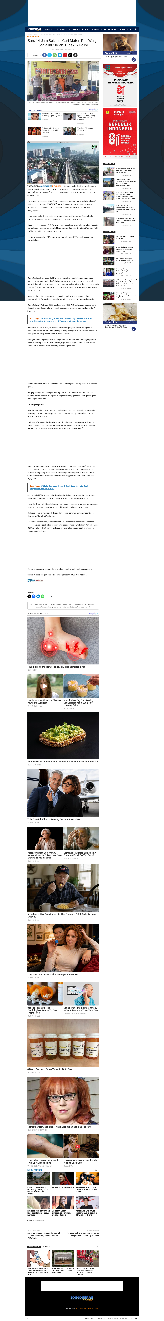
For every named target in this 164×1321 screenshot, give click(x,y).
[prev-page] (95, 1247)
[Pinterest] (65, 55)
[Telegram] (60, 55)
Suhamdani (59, 49)
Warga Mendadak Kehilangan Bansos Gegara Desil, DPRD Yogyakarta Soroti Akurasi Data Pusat (38, 1271)
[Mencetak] (75, 55)
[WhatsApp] (55, 55)
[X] (49, 55)
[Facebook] (44, 55)
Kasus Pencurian (38, 1220)
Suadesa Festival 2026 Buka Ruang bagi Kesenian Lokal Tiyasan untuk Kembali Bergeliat (86, 1271)
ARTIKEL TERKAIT (34, 1247)
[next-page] (98, 1247)
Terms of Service (113, 1318)
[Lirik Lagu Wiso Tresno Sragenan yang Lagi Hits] (108, 261)
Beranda (29, 34)
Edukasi (125, 29)
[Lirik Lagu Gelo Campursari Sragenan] (108, 239)
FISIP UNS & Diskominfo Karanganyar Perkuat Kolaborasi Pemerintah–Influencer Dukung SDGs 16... (126, 195)
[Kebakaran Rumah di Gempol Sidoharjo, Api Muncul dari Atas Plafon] (108, 221)
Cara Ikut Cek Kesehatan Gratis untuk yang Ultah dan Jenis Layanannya (83, 1234)
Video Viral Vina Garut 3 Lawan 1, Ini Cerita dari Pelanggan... (124, 249)
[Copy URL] (80, 55)
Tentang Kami (102, 1318)
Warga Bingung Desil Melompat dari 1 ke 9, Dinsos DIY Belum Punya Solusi (63, 1270)
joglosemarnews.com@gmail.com (87, 1308)
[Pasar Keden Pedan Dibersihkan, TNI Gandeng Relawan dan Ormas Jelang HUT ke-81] (108, 208)
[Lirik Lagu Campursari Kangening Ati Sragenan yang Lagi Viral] (108, 296)
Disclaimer (134, 1318)
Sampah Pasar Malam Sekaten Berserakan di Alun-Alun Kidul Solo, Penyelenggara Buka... (126, 182)
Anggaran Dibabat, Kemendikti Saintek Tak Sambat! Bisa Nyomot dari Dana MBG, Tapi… (43, 1235)
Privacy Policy (124, 1318)
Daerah (61, 29)
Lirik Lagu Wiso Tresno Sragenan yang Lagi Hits (124, 259)
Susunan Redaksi (90, 1318)
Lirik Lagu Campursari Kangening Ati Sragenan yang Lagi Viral (126, 295)
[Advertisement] (63, 260)
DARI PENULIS (47, 1247)
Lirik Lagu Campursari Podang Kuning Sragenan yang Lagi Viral (124, 271)
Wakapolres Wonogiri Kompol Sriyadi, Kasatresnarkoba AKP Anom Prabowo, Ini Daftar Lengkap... (126, 283)
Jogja (42, 34)
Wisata (74, 29)
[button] (135, 29)
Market (96, 29)
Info (85, 29)
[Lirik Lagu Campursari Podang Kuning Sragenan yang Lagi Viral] (108, 272)
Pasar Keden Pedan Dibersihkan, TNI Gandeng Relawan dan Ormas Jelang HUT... (125, 208)
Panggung (111, 29)
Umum (50, 29)
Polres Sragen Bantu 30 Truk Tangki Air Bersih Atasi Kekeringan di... (126, 170)
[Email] (70, 55)
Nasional (36, 34)
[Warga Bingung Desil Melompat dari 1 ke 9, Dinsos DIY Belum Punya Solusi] (63, 1258)
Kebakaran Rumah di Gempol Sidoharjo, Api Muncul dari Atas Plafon (126, 220)
